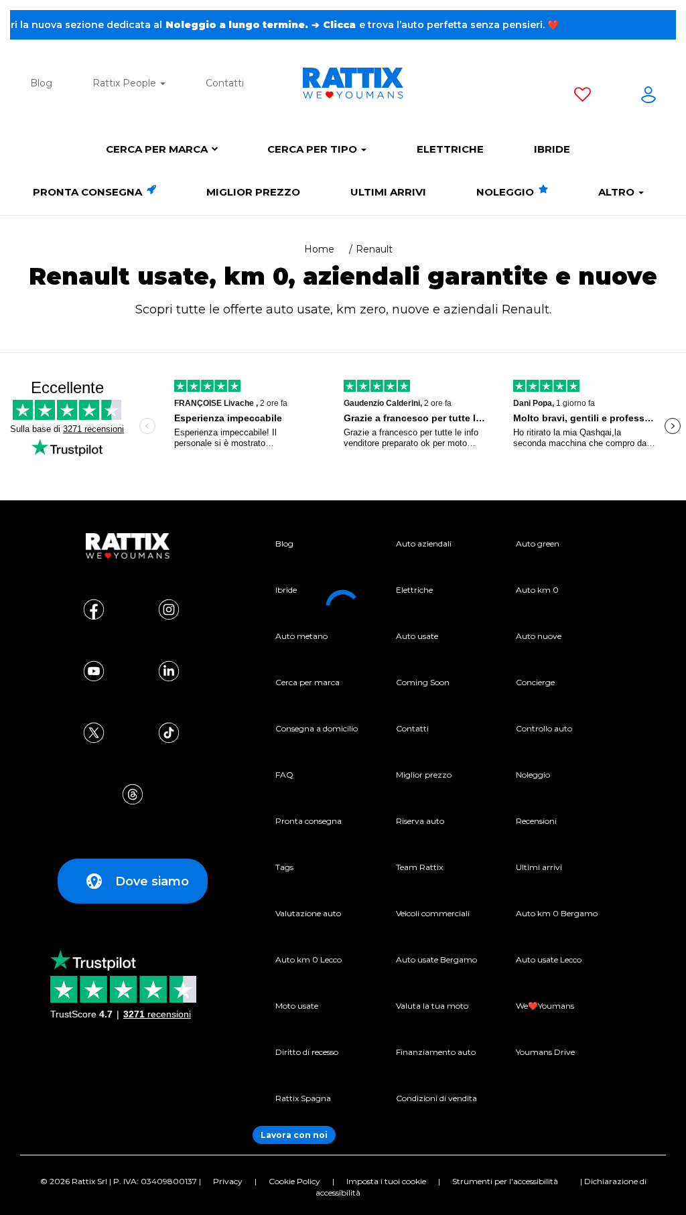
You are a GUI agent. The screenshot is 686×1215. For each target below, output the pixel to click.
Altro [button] (617, 192)
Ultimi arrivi (388, 192)
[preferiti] (582, 97)
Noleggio (506, 192)
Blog (41, 83)
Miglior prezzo (253, 192)
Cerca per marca (157, 149)
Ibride (552, 149)
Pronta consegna (89, 192)
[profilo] (648, 97)
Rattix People (125, 83)
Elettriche (450, 149)
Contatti (225, 83)
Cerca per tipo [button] (313, 149)
